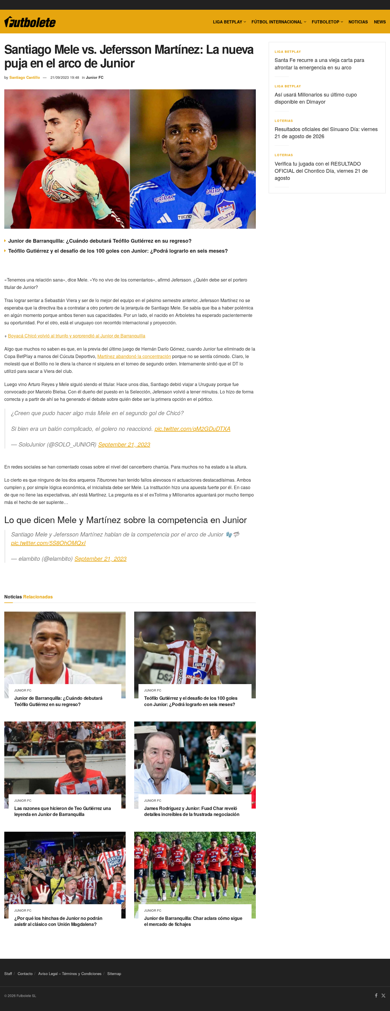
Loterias (284, 120)
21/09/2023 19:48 (65, 77)
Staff (8, 973)
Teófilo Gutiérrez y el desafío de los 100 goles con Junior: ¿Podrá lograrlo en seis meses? (118, 250)
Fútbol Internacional (277, 22)
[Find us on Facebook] (376, 995)
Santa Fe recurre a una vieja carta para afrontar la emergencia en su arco (319, 63)
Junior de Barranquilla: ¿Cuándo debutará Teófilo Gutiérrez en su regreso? (100, 240)
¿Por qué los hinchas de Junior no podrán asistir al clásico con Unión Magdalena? (58, 921)
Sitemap (114, 973)
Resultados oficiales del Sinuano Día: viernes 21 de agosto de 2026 (326, 132)
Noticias (358, 22)
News (380, 22)
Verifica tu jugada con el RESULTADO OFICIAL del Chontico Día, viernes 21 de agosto (321, 170)
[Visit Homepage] (30, 21)
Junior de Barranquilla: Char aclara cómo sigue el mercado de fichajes (193, 921)
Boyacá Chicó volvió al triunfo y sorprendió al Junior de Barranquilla (76, 335)
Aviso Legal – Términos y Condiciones (70, 973)
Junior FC (94, 77)
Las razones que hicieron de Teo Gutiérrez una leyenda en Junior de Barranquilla (62, 811)
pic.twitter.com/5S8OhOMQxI (48, 542)
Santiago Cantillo (24, 77)
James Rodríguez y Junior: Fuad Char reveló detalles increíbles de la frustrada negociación (191, 811)
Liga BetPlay (288, 51)
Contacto (25, 973)
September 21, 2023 (124, 444)
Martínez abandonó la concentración (134, 356)
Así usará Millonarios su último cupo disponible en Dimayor (316, 98)
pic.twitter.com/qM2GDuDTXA (192, 428)
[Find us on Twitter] (383, 995)
